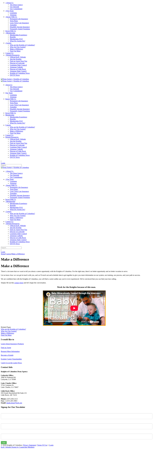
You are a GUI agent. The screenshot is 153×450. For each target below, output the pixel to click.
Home (3, 254)
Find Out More (6, 335)
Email (3, 432)
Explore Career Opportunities (11, 359)
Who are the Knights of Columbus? (13, 329)
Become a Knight (7, 355)
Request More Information (10, 351)
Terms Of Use (42, 445)
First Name (5, 412)
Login (3, 163)
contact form (18, 283)
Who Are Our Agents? (9, 331)
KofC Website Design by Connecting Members (17, 447)
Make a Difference (7, 333)
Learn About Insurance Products (12, 344)
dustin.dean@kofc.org (14, 403)
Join (3, 443)
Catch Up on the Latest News (11, 363)
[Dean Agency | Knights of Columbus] (15, 79)
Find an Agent (6, 348)
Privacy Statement (29, 445)
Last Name (5, 422)
